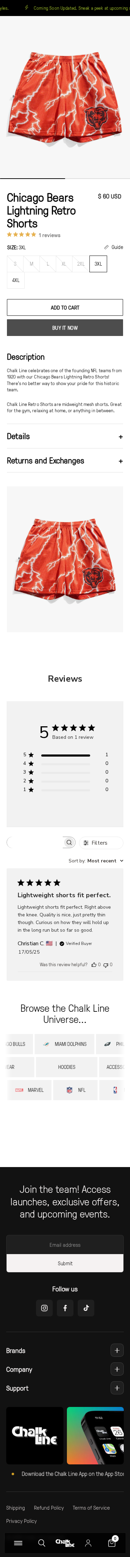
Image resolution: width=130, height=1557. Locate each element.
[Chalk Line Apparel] (65, 1543)
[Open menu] (18, 1543)
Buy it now (65, 327)
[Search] (41, 1543)
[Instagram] (44, 1308)
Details (65, 435)
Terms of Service (91, 1507)
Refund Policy (49, 1507)
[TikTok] (86, 1308)
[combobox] (96, 861)
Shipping (15, 1507)
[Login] (88, 1543)
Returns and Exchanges (65, 460)
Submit (65, 1263)
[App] (95, 1435)
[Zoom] (65, 97)
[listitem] (56, 1044)
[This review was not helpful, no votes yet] (105, 964)
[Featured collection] (34, 1435)
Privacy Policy (21, 1521)
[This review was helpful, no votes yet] (94, 964)
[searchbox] (35, 842)
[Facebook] (65, 1308)
